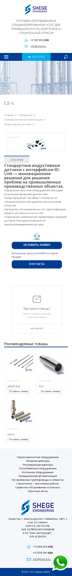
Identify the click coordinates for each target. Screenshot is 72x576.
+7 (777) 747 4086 (43, 552)
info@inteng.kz (38, 46)
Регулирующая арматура (38, 464)
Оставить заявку (36, 244)
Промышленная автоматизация (23, 119)
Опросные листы (38, 491)
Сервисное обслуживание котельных (37, 487)
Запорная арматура (37, 460)
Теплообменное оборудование (38, 468)
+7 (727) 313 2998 (43, 546)
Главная (9, 115)
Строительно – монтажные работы (37, 483)
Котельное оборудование (38, 472)
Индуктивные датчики (17, 124)
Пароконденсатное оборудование (38, 457)
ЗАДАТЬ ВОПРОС (36, 328)
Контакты (5, 66)
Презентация (6, 65)
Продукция (5, 63)
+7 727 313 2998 (39, 40)
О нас (5, 64)
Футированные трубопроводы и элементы (38, 479)
